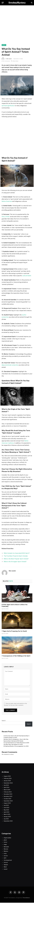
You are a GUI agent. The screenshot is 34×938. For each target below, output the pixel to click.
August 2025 (7, 776)
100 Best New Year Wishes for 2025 (13, 744)
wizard (5, 869)
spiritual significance (8, 105)
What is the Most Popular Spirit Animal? (16, 559)
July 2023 (6, 805)
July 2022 (6, 818)
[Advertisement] (17, 26)
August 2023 (7, 803)
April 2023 (6, 812)
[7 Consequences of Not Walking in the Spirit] (17, 645)
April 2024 (6, 787)
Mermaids (6, 846)
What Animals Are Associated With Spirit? (17, 553)
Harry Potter (6, 216)
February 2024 (8, 792)
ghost (5, 840)
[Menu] (3, 3)
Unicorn (6, 862)
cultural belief (26, 275)
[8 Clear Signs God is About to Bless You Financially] (17, 593)
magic (5, 844)
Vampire (6, 864)
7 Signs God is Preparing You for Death (14, 631)
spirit (4, 45)
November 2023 (8, 796)
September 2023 (8, 801)
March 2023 (7, 814)
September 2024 (8, 783)
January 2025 (7, 780)
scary (5, 853)
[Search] (31, 3)
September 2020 (8, 821)
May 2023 (6, 810)
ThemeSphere (26, 897)
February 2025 (8, 778)
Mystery (6, 851)
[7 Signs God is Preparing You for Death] (17, 620)
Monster (6, 849)
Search (4, 720)
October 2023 (7, 798)
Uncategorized (8, 860)
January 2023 (7, 816)
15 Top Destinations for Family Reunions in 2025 (16, 742)
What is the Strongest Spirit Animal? (15, 561)
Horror (5, 842)
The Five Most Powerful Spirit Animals (16, 556)
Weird (5, 867)
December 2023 (8, 794)
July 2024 (6, 785)
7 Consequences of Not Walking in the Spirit (16, 656)
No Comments (6, 61)
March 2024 (7, 789)
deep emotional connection (10, 365)
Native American (7, 201)
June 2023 (6, 807)
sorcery (6, 855)
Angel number (7, 837)
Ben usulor (9, 58)
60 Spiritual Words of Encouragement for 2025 (16, 746)
